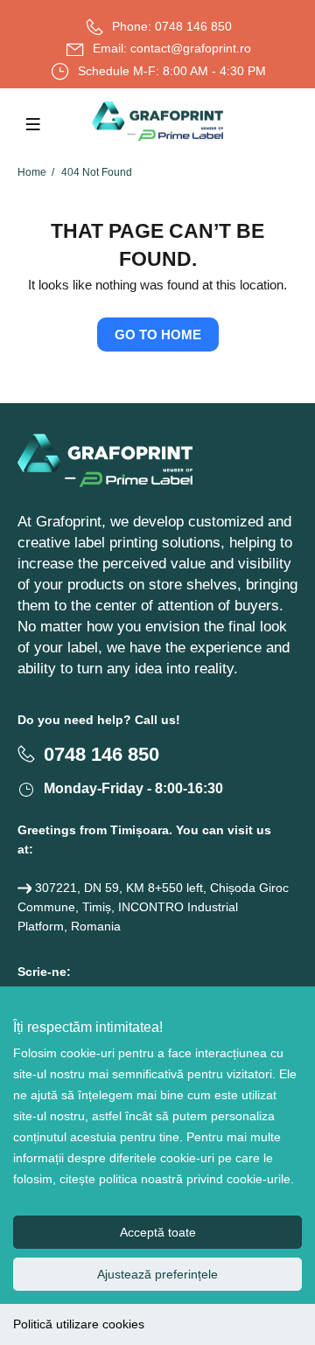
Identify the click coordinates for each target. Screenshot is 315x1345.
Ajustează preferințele (157, 1274)
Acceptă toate (158, 1232)
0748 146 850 (193, 26)
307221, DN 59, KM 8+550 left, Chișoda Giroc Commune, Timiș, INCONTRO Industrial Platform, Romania (153, 907)
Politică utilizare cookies (78, 1324)
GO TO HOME (158, 334)
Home (32, 172)
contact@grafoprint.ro (190, 48)
